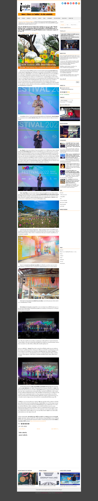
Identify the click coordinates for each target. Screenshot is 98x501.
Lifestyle (62, 259)
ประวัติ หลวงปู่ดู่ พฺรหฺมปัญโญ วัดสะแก (73, 163)
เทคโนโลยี (62, 206)
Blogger (60, 489)
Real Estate (64, 18)
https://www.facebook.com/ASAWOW (38, 421)
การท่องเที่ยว (62, 196)
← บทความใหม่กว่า (21, 428)
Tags (67, 24)
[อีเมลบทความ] (19, 426)
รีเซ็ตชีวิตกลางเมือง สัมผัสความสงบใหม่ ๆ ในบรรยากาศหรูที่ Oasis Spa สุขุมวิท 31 (68, 67)
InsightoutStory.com (48, 489)
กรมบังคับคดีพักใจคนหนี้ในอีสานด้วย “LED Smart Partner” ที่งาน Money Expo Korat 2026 (69, 75)
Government (49, 18)
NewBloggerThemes (59, 492)
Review (39, 18)
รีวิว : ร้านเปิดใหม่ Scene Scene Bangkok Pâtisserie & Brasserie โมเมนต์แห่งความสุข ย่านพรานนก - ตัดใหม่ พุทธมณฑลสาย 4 (72, 181)
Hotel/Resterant (57, 18)
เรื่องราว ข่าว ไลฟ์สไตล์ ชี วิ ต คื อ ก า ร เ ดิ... (68, 251)
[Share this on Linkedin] (28, 423)
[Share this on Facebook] (21, 423)
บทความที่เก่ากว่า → (55, 428)
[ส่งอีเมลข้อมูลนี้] (21, 426)
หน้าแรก (38, 428)
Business (29, 18)
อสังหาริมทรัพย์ (63, 204)
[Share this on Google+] (25, 423)
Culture (61, 255)
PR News (23, 18)
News (61, 253)
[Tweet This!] (23, 423)
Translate (70, 102)
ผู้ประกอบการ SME (63, 202)
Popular (62, 24)
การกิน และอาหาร (63, 194)
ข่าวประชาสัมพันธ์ (25, 21)
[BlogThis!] (22, 426)
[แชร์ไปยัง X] (23, 426)
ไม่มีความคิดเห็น (35, 33)
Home (19, 18)
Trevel (61, 261)
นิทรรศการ (31, 21)
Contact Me (71, 18)
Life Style (35, 18)
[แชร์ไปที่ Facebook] (25, 426)
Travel (44, 18)
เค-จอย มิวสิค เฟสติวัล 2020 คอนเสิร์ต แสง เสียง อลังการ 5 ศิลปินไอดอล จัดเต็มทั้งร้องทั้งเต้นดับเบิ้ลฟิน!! (73, 171)
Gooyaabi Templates (44, 492)
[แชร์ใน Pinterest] (26, 426)
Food (61, 257)
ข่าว (61, 198)
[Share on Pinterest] (27, 423)
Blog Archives (73, 24)
